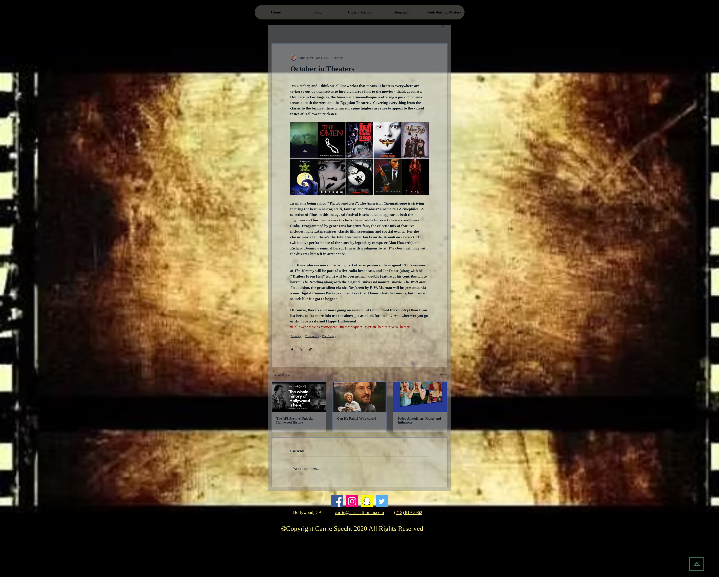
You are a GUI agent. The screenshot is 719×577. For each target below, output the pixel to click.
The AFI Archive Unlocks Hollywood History (294, 420)
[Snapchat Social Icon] (367, 501)
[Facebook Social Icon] (337, 501)
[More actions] (426, 58)
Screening (296, 336)
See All (444, 374)
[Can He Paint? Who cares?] (360, 397)
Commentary (312, 336)
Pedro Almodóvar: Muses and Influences (419, 420)
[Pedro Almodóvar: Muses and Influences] (420, 397)
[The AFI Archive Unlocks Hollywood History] (299, 397)
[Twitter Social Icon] (382, 501)
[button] (443, 26)
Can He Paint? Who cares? (356, 418)
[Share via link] (310, 349)
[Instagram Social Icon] (352, 501)
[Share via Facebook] (292, 349)
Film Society (329, 336)
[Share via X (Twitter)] (301, 349)
